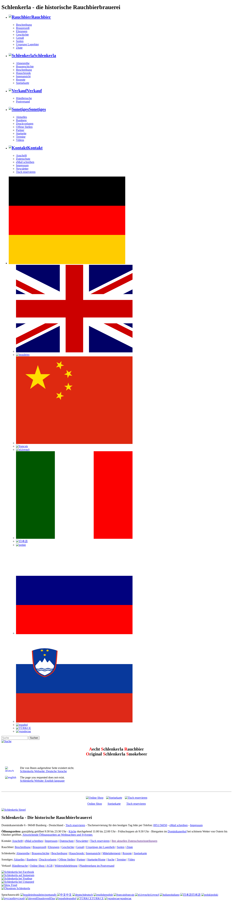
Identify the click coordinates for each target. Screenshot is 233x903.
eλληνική (154, 894)
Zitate (19, 47)
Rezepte (20, 79)
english (109, 894)
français (129, 894)
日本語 (196, 894)
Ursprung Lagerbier (27, 44)
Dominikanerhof (177, 831)
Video (131, 859)
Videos (20, 140)
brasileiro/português (45, 894)
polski (214, 894)
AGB (49, 865)
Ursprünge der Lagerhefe (100, 847)
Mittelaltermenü (111, 853)
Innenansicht (23, 76)
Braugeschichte (25, 66)
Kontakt (35, 147)
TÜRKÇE (98, 898)
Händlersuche (24, 98)
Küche (72, 831)
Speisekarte (22, 82)
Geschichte (22, 34)
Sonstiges (37, 109)
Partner (20, 130)
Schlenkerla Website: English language (42, 780)
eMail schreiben (25, 162)
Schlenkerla (45, 55)
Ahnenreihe (22, 63)
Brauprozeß (22, 28)
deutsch (88, 894)
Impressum (22, 165)
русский (20, 898)
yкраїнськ (125, 898)
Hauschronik (23, 73)
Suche (110, 859)
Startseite (21, 133)
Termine (20, 136)
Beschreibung (24, 24)
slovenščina (48, 898)
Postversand (23, 101)
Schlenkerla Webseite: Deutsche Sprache (43, 771)
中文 (69, 894)
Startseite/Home (96, 859)
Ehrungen (21, 31)
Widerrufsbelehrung (66, 865)
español (71, 898)
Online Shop (94, 803)
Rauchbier (41, 17)
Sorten (19, 41)
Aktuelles (21, 117)
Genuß (20, 37)
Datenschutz (23, 158)
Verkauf (34, 90)
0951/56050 (160, 825)
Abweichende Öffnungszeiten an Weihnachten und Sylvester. (57, 834)
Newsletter (22, 168)
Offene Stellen (24, 126)
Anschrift (21, 155)
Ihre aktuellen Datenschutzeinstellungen (134, 840)
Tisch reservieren (25, 171)
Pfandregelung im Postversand (96, 865)
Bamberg (21, 120)
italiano (175, 894)
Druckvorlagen (24, 123)
